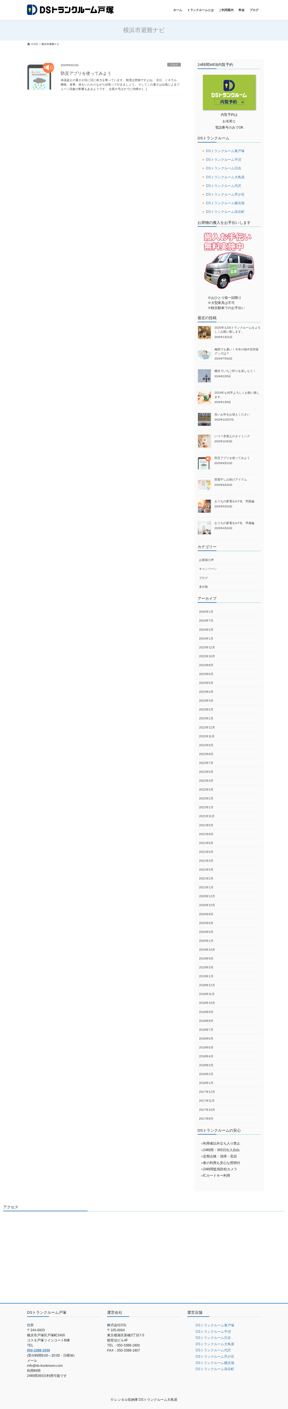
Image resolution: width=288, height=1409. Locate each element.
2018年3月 (206, 1065)
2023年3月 (206, 700)
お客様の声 (206, 560)
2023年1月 (206, 718)
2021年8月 (206, 834)
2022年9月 (206, 745)
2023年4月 (206, 691)
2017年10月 (207, 1109)
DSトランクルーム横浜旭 (225, 203)
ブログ (174, 64)
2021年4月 (206, 860)
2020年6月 (206, 923)
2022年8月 (206, 754)
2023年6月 (206, 674)
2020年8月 (206, 914)
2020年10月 (207, 905)
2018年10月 (207, 1003)
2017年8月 (206, 1118)
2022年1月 (206, 807)
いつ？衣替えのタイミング (232, 436)
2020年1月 (206, 940)
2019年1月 (206, 976)
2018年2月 (206, 1074)
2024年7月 (206, 620)
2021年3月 (206, 869)
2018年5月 (206, 1047)
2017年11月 (207, 1100)
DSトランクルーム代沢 (223, 186)
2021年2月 (206, 878)
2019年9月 (206, 958)
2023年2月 (206, 709)
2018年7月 (206, 1029)
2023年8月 (206, 665)
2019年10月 (207, 949)
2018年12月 (207, 985)
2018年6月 (206, 1038)
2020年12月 (207, 896)
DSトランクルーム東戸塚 (225, 151)
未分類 (203, 586)
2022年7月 (206, 763)
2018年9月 (206, 1012)
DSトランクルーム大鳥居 (225, 177)
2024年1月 (206, 638)
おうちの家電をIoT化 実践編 (234, 501)
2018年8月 (206, 1020)
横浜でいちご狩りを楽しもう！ (235, 371)
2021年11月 (207, 816)
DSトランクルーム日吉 (223, 168)
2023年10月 (207, 656)
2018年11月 (207, 994)
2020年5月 (206, 932)
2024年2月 (206, 629)
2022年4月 (206, 780)
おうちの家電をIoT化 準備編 (234, 523)
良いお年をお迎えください (232, 414)
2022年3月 (206, 789)
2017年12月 (207, 1091)
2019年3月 (206, 967)
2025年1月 (206, 611)
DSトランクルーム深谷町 (225, 212)
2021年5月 (206, 852)
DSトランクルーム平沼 (223, 159)
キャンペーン (208, 568)
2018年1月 (206, 1083)
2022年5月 (206, 771)
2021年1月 (206, 887)
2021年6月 (206, 843)
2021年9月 (206, 825)
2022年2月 (206, 798)
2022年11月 (207, 736)
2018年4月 (206, 1056)
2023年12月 (207, 647)
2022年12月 (207, 727)
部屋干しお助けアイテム (230, 479)
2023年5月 (206, 683)
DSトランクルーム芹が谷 (225, 194)
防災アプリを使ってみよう (86, 73)
